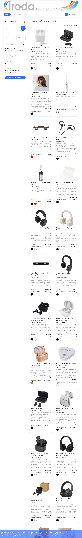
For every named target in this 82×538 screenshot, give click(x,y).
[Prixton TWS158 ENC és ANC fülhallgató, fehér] (61, 339)
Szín (8, 63)
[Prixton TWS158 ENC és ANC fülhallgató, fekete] (57, 339)
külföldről (8, 50)
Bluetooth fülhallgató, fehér (65, 92)
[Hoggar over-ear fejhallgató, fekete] (57, 249)
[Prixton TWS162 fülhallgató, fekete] (57, 430)
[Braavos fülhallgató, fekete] (57, 202)
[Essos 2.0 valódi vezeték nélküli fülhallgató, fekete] (32, 339)
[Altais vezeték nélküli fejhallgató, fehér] (35, 520)
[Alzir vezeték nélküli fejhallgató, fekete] (32, 249)
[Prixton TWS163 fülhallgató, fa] (32, 382)
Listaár (7, 34)
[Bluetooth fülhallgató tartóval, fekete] (32, 204)
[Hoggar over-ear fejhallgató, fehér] (61, 249)
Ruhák (9, 59)
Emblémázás (11, 66)
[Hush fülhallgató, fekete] (32, 428)
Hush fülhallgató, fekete (38, 408)
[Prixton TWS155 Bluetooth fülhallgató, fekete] (32, 475)
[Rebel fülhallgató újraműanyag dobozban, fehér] (57, 384)
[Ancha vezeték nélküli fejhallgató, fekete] (57, 294)
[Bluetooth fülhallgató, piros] (32, 157)
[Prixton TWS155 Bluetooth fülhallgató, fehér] (35, 475)
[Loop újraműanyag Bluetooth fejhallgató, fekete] (57, 475)
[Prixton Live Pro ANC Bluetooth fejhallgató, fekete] (57, 520)
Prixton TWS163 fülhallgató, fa (40, 363)
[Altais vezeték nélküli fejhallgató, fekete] (32, 520)
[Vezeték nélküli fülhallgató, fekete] (32, 68)
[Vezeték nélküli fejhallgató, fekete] (32, 113)
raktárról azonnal (10, 48)
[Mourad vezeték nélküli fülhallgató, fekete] (57, 68)
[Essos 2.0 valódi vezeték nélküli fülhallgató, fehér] (35, 339)
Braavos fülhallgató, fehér (64, 182)
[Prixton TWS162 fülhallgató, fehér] (61, 430)
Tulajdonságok (11, 73)
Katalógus (10, 68)
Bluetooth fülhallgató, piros (40, 137)
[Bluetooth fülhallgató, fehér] (57, 111)
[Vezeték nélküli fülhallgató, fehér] (35, 68)
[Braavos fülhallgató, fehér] (61, 202)
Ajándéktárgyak (12, 55)
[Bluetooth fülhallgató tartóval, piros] (35, 204)
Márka (9, 61)
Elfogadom (74, 534)
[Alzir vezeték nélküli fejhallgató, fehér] (35, 249)
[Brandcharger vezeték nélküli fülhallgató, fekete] (32, 294)
